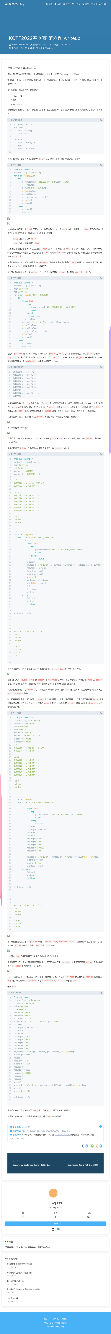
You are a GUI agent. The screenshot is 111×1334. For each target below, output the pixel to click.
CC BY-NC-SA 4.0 (63, 1134)
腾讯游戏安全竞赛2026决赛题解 (19, 1264)
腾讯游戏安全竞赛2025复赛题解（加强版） (24, 1289)
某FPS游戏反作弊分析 (15, 1281)
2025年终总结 (12, 1298)
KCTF (67, 45)
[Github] (53, 1229)
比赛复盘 (56, 45)
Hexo (51, 1323)
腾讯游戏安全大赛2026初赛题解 (19, 1273)
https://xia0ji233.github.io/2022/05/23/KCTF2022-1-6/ (46, 1131)
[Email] (58, 1229)
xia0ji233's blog (17, 1138)
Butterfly (63, 1323)
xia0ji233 (26, 1127)
